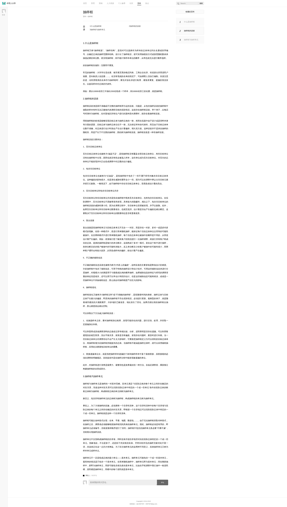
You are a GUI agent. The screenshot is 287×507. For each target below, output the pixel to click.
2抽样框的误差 (135, 26)
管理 (93, 3)
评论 (162, 482)
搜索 (201, 3)
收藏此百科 (190, 12)
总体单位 (147, 50)
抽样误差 (154, 106)
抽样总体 (124, 121)
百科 (139, 3)
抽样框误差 (88, 106)
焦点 (147, 3)
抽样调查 (144, 239)
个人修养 (121, 3)
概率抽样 (130, 273)
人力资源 (110, 3)
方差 (140, 128)
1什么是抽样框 (95, 26)
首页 (85, 3)
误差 (132, 106)
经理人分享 (11, 3)
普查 (91, 331)
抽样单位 (89, 280)
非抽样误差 (159, 132)
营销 (100, 3)
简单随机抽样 (123, 231)
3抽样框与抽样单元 (97, 30)
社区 (131, 3)
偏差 (93, 180)
